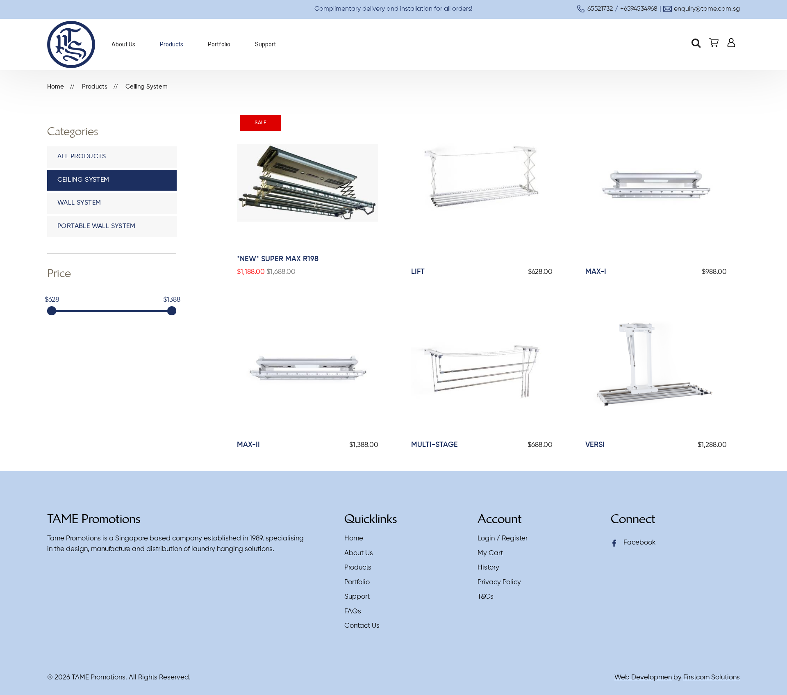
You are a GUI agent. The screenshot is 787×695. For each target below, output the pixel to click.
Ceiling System (146, 87)
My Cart (490, 553)
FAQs (352, 611)
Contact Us (362, 625)
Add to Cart (300, 183)
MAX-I (595, 272)
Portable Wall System (96, 226)
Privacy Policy (499, 582)
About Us (358, 553)
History (488, 567)
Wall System (79, 203)
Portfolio (357, 582)
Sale (260, 122)
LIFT (418, 272)
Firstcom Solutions (711, 677)
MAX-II (248, 445)
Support (357, 596)
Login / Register (503, 538)
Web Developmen (643, 677)
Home (55, 87)
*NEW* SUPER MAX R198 (277, 259)
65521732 (600, 9)
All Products (81, 156)
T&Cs (486, 596)
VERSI (595, 445)
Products (94, 87)
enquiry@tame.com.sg (707, 9)
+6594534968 (638, 9)
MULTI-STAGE (434, 445)
